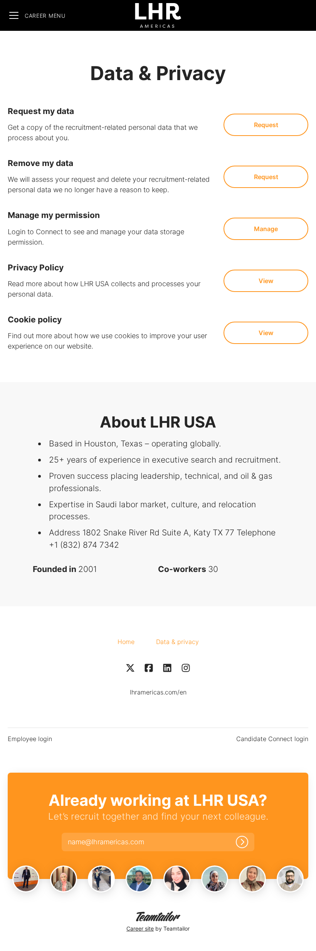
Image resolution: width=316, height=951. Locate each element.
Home (126, 642)
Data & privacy (177, 642)
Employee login (30, 739)
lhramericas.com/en (158, 692)
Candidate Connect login (272, 739)
